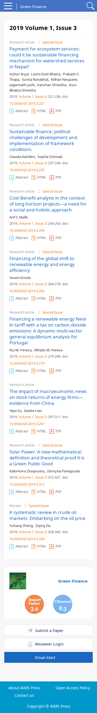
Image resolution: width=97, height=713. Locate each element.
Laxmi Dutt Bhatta (45, 74)
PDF (58, 111)
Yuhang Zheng (21, 525)
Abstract (21, 111)
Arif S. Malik (18, 217)
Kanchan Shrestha (51, 84)
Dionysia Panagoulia (63, 471)
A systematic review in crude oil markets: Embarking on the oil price (47, 515)
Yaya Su (15, 410)
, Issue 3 (40, 96)
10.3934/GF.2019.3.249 (26, 230)
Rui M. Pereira (20, 350)
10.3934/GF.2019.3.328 (26, 538)
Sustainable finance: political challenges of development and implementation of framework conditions (43, 140)
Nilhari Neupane (64, 79)
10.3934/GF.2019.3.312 (26, 484)
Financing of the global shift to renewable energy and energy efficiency (42, 264)
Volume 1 (26, 96)
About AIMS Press (24, 687)
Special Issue (52, 42)
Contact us (24, 695)
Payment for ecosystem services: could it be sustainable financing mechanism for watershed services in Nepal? (46, 58)
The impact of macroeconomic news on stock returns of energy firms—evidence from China (47, 397)
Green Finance (73, 581)
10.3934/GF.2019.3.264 (26, 290)
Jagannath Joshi (22, 84)
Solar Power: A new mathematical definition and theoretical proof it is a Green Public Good (46, 458)
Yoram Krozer (20, 277)
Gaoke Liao (33, 410)
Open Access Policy (73, 687)
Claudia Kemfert (22, 156)
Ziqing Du (43, 525)
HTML (41, 111)
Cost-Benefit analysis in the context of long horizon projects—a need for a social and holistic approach (47, 204)
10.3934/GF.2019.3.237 (26, 169)
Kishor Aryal (19, 74)
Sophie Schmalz (50, 156)
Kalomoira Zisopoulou (27, 471)
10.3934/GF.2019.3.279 (26, 363)
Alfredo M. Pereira (48, 350)
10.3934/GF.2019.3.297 (26, 423)
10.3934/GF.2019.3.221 (26, 103)
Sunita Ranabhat (35, 79)
